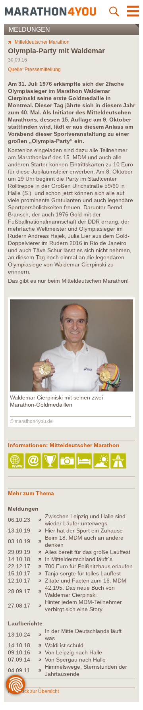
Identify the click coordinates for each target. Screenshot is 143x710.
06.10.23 (19, 520)
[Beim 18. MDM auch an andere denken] (41, 541)
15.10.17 (19, 573)
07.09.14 (19, 659)
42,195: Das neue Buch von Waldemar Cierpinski (80, 591)
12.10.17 (19, 580)
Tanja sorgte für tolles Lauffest (83, 573)
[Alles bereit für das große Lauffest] (41, 552)
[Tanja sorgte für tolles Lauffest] (41, 573)
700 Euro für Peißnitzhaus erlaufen (89, 566)
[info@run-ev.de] (33, 461)
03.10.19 (19, 541)
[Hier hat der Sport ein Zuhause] (41, 530)
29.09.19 (19, 552)
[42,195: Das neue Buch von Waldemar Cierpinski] (41, 591)
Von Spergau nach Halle (75, 659)
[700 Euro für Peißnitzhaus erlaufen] (41, 566)
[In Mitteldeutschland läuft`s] (41, 559)
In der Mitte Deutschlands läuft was (83, 634)
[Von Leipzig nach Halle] (41, 652)
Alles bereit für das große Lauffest (87, 552)
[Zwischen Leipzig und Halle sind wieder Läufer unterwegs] (41, 520)
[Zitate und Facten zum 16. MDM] (41, 581)
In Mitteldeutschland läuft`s (78, 559)
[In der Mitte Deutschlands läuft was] (41, 635)
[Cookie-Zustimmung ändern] (15, 684)
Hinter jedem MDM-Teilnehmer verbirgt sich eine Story (83, 605)
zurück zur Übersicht (37, 691)
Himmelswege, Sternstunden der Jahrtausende (86, 670)
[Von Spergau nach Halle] (41, 660)
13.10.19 (19, 530)
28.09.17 (19, 591)
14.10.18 (19, 559)
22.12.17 (19, 566)
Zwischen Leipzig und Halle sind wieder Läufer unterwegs (85, 520)
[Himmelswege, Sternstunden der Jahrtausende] (41, 670)
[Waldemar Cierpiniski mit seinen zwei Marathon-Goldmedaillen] (71, 389)
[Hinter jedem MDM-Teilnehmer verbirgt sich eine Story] (41, 606)
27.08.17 (19, 605)
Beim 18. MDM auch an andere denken (84, 541)
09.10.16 (19, 652)
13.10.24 (19, 634)
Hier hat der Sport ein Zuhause (84, 530)
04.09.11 (19, 670)
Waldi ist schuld (64, 645)
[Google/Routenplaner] (119, 461)
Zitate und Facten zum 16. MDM (85, 580)
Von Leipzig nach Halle (73, 652)
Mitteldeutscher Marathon (42, 42)
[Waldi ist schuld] (41, 645)
